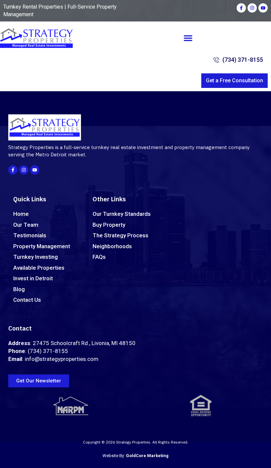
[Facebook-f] (241, 8)
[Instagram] (252, 8)
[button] (188, 38)
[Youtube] (263, 8)
